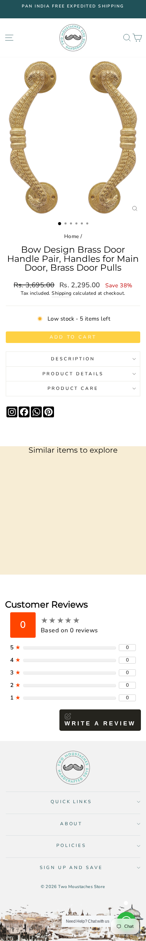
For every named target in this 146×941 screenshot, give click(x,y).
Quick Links (71, 802)
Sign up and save (71, 868)
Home (71, 236)
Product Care (73, 388)
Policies (71, 846)
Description (73, 359)
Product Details (73, 374)
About (71, 824)
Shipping (61, 293)
